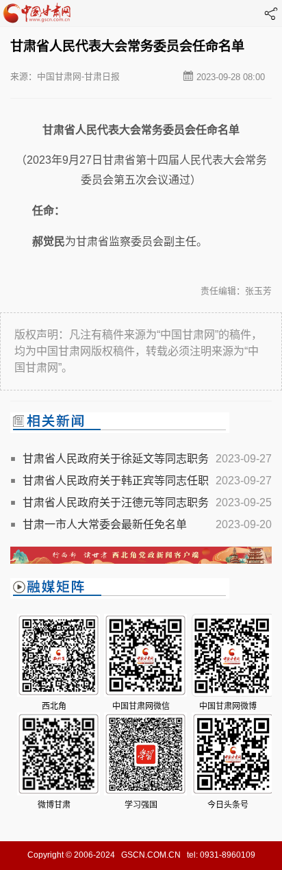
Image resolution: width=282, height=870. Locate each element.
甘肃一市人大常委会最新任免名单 (105, 524)
